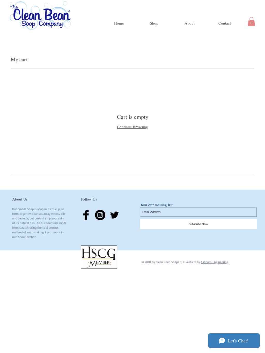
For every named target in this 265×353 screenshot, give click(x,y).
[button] (251, 21)
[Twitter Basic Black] (114, 215)
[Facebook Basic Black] (86, 215)
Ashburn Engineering (214, 262)
